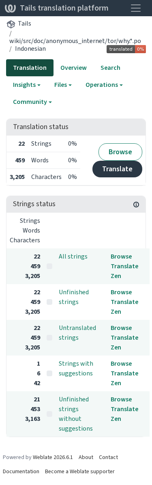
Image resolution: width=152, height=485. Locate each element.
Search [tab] (110, 67)
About (86, 457)
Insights (24, 84)
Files (60, 84)
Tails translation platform (64, 7)
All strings (73, 256)
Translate (117, 169)
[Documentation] (136, 204)
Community (30, 101)
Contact (108, 457)
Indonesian (30, 48)
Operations (102, 84)
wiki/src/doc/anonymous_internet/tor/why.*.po (75, 41)
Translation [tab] (30, 67)
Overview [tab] (73, 67)
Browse (120, 152)
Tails (24, 23)
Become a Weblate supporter (80, 471)
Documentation (21, 471)
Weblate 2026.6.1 (53, 457)
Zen (116, 276)
